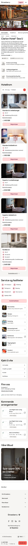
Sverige (7, 36)
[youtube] (19, 521)
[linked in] (16, 521)
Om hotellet (4, 33)
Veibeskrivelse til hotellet (7, 391)
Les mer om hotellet (5, 55)
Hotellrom (13, 33)
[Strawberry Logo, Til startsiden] (5, 2)
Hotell (2, 36)
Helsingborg (13, 36)
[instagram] (12, 521)
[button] (14, 101)
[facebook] (9, 521)
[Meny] (25, 2)
